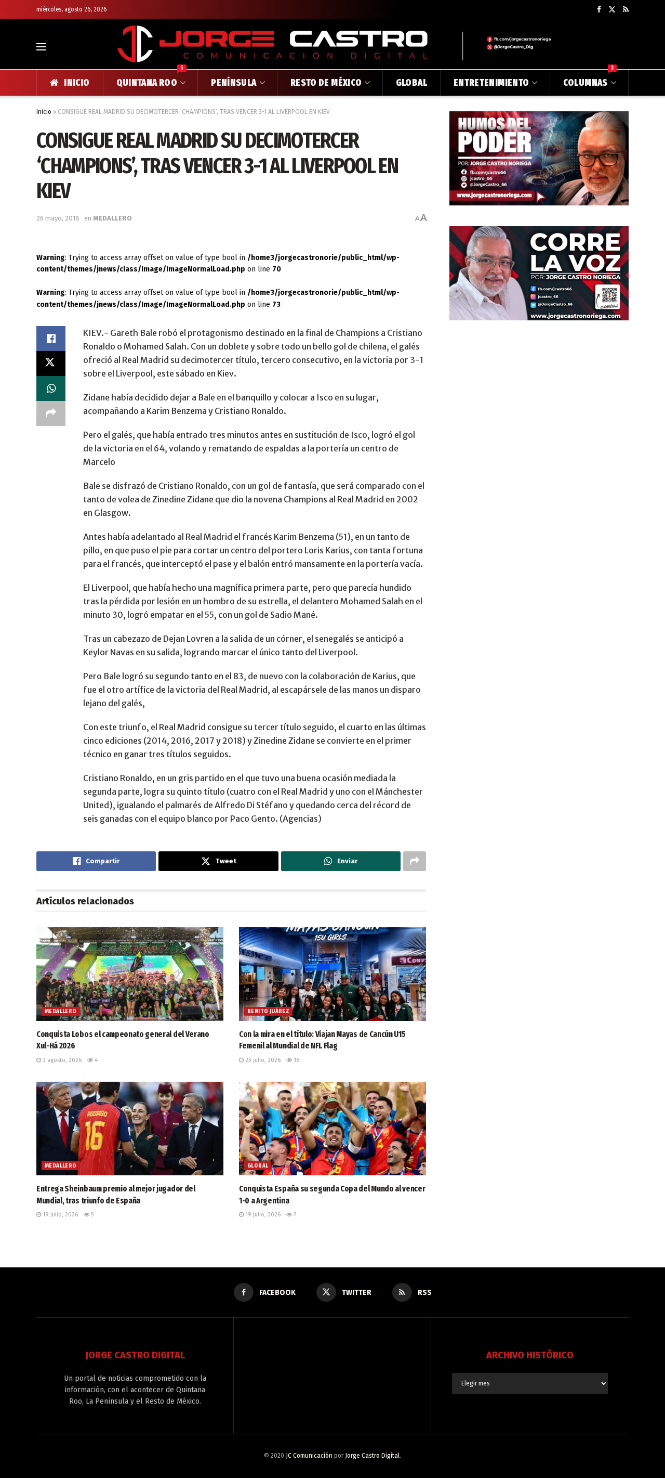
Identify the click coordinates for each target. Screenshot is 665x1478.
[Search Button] (624, 47)
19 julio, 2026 (59, 1214)
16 (295, 1060)
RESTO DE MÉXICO (326, 82)
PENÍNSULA (233, 82)
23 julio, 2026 (262, 1060)
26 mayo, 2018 (57, 218)
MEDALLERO (112, 218)
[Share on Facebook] (50, 338)
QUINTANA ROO (150, 79)
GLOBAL (411, 82)
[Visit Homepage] (332, 46)
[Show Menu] (41, 46)
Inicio (43, 111)
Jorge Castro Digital (372, 1455)
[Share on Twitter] (50, 363)
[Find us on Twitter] (612, 9)
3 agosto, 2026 (61, 1060)
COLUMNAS (588, 79)
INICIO (76, 82)
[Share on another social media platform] (50, 413)
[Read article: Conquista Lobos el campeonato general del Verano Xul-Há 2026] (129, 974)
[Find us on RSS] (626, 9)
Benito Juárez (268, 1011)
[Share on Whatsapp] (50, 388)
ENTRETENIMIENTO (491, 82)
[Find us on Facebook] (599, 9)
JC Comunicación (309, 1455)
